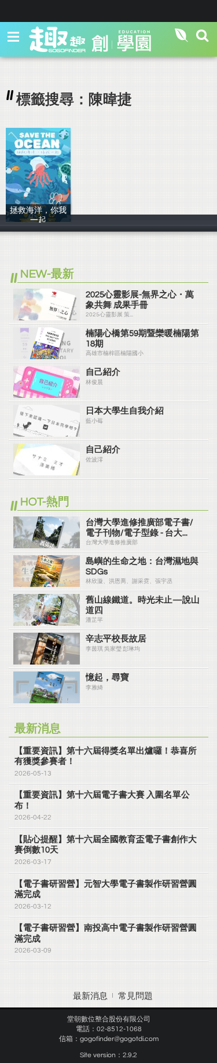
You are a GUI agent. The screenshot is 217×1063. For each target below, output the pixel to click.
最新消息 (90, 996)
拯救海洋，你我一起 (38, 219)
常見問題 (135, 996)
